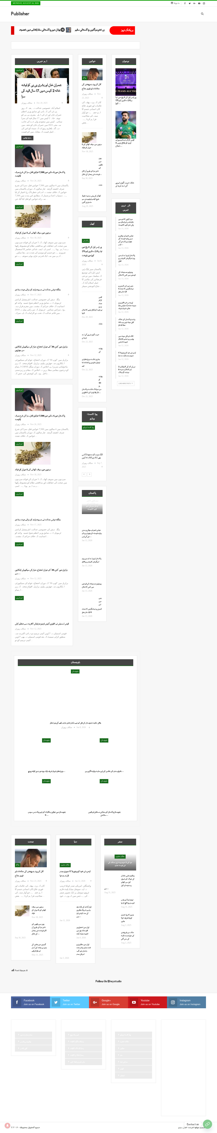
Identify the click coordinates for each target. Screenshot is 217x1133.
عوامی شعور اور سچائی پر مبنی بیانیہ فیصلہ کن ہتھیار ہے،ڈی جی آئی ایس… (92, 533)
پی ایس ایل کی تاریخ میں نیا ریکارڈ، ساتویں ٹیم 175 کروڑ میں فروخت (92, 251)
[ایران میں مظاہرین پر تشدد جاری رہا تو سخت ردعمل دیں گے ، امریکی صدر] (67, 948)
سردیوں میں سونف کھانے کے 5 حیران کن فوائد (33, 233)
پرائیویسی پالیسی (25, 1041)
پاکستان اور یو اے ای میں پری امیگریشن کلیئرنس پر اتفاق (126, 258)
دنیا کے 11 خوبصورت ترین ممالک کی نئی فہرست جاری (120, 864)
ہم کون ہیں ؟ (186, 1108)
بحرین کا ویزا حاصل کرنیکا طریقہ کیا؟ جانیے (127, 918)
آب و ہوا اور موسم (171, 1034)
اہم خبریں (19, 70)
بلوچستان (75, 671)
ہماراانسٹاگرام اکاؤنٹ (77, 1041)
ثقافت (168, 1051)
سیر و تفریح (178, 1068)
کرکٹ (198, 1097)
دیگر (196, 1057)
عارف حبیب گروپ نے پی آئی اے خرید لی (124, 184)
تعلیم (196, 1039)
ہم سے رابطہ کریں (172, 1108)
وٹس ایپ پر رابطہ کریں (77, 1062)
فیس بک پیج (74, 1035)
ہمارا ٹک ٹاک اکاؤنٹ (77, 1048)
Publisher (20, 13)
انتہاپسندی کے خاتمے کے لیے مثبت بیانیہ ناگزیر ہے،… (104, 771)
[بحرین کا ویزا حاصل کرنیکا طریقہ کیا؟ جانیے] (111, 918)
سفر (121, 1055)
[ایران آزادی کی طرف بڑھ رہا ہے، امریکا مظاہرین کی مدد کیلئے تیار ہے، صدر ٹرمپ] (67, 911)
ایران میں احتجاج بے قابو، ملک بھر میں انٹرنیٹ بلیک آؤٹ (82, 930)
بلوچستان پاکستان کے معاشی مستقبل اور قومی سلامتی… (104, 814)
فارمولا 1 (187, 1074)
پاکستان (85, 240)
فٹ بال (197, 1074)
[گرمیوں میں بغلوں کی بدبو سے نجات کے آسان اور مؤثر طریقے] (22, 948)
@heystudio (114, 981)
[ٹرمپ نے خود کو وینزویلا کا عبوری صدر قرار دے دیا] (76, 858)
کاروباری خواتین (180, 1097)
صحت (168, 1074)
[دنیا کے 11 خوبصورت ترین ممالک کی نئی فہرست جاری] (120, 860)
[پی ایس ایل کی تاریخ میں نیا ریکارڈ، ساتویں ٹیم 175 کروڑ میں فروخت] (92, 237)
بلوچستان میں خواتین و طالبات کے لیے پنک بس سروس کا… (46, 814)
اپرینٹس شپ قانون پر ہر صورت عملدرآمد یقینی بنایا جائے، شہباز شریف (127, 305)
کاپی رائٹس (23, 1048)
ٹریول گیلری (170, 1091)
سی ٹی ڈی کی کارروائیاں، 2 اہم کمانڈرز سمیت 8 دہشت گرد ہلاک (126, 369)
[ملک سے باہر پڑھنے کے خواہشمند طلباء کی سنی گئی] (111, 936)
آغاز (84, 427)
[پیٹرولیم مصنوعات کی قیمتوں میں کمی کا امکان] (89, 577)
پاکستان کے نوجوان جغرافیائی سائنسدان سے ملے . (91, 457)
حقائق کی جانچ (171, 1057)
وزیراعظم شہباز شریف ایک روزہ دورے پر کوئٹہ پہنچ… (46, 771)
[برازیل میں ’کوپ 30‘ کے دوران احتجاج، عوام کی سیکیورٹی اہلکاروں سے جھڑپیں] (33, 330)
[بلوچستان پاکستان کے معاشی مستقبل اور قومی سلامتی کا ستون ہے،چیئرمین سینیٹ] (104, 794)
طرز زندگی (178, 1074)
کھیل (122, 1068)
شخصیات (189, 1068)
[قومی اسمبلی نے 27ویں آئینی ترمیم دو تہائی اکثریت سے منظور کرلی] (33, 607)
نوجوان (122, 1075)
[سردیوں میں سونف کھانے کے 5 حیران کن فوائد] (33, 216)
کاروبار (168, 1097)
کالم (190, 1097)
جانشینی (177, 1051)
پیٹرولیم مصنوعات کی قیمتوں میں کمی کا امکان (126, 274)
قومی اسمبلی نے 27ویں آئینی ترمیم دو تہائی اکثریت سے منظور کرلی (42, 624)
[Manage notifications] (7, 1125)
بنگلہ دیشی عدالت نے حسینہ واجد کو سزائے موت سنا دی (38, 289)
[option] (92, 449)
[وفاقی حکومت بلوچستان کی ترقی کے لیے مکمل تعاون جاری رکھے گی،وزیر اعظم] (75, 700)
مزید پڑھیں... (27, 138)
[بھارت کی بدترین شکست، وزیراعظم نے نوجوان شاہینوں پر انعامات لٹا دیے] (89, 352)
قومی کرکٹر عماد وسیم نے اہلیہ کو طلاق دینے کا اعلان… (124, 143)
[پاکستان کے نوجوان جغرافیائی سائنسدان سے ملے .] (92, 439)
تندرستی (169, 1045)
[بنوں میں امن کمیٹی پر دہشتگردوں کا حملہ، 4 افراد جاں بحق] (89, 602)
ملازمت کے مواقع (172, 1085)
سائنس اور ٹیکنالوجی (173, 1062)
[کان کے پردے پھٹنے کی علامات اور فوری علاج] (92, 74)
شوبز (198, 1068)
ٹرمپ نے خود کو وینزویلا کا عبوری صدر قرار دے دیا (127, 354)
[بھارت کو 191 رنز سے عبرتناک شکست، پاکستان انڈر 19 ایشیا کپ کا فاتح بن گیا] (89, 380)
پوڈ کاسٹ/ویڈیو (125, 1035)
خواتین (122, 1048)
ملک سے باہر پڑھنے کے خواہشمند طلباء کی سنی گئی (127, 935)
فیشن (168, 1080)
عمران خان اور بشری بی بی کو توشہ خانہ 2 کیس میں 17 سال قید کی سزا (41, 91)
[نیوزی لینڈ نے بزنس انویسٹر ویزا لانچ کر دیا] (111, 903)
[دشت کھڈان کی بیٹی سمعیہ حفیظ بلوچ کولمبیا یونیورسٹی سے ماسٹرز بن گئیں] (89, 189)
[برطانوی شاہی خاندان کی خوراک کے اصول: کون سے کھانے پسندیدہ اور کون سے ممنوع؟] (111, 879)
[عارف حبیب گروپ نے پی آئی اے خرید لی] (89, 327)
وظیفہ (192, 1085)
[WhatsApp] (207, 1124)
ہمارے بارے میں (26, 1035)
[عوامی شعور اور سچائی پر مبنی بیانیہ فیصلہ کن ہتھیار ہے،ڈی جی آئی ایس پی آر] (89, 523)
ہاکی (183, 1103)
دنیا (189, 1057)
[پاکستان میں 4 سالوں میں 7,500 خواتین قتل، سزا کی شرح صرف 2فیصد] (33, 156)
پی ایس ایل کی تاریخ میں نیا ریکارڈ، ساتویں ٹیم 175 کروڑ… (125, 100)
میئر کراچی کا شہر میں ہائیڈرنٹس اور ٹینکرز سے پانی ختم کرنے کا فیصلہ (92, 505)
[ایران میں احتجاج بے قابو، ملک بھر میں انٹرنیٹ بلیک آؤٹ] (67, 931)
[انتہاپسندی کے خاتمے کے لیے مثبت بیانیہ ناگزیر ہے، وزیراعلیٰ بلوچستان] (104, 753)
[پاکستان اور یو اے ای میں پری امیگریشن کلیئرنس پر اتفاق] (89, 551)
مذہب (176, 1080)
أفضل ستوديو (182, 1127)
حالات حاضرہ (65, 865)
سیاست (168, 1068)
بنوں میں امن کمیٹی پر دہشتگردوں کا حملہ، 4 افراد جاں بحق (126, 289)
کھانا (167, 1103)
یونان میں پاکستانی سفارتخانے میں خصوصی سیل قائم (97, 30)
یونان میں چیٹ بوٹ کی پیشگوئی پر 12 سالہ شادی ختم (31, 30)
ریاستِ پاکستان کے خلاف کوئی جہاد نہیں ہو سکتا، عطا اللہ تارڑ (126, 322)
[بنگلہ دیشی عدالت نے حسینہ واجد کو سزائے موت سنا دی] (33, 273)
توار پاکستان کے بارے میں (184, 1045)
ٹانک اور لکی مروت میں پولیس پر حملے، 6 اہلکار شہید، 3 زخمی (126, 339)
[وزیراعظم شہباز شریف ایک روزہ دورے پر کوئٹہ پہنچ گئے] (47, 753)
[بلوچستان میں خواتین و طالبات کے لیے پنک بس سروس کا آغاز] (47, 794)
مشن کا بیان (187, 1080)
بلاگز (84, 78)
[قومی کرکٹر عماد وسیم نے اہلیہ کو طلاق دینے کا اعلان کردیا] (89, 301)
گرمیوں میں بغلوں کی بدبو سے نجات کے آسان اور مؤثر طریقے (39, 947)
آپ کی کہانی (192, 1034)
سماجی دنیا (124, 1062)
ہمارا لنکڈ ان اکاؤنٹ (76, 1055)
